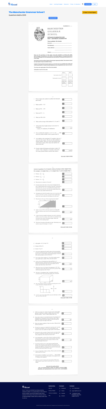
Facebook (63, 388)
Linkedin (63, 396)
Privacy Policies (52, 390)
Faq (49, 395)
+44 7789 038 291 (75, 388)
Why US (50, 388)
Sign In (95, 4)
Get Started (87, 4)
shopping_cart (82, 4)
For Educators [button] (77, 4)
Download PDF (53, 18)
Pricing (71, 4)
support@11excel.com (76, 390)
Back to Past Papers (90, 12)
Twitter (62, 390)
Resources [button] (66, 4)
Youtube (63, 393)
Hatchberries (67, 405)
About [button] (51, 4)
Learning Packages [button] (58, 4)
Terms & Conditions (53, 393)
